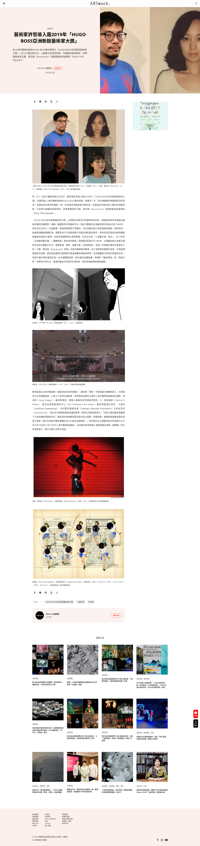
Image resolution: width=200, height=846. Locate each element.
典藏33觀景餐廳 (67, 819)
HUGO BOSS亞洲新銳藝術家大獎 (59, 602)
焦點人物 (139, 786)
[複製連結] (57, 101)
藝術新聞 (50, 28)
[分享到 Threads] (45, 101)
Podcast (47, 823)
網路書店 (65, 814)
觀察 (48, 786)
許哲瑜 (91, 602)
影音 (46, 821)
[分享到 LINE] (40, 101)
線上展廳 (48, 825)
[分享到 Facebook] (34, 101)
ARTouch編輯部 (44, 68)
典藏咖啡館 (66, 816)
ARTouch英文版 (50, 819)
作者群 (34, 825)
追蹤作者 (58, 68)
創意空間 (65, 823)
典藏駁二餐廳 (66, 821)
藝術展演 (139, 679)
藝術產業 (35, 821)
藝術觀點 (70, 678)
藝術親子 (48, 816)
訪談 (152, 732)
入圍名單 (80, 602)
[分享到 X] (51, 101)
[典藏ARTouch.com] (100, 3)
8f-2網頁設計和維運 (39, 840)
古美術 (47, 814)
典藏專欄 (35, 816)
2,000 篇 (48, 617)
